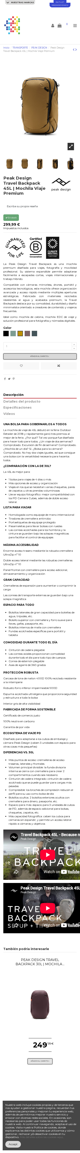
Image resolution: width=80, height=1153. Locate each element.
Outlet (60, 2)
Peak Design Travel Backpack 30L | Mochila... (40, 962)
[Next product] (76, 49)
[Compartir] (5, 378)
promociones (60, 5)
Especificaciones (17, 407)
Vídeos (9, 414)
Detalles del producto (21, 401)
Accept (13, 1144)
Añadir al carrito (39, 356)
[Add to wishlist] (21, 366)
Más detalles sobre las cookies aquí (41, 1137)
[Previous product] (74, 49)
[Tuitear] (9, 378)
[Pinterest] (14, 378)
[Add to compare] (59, 366)
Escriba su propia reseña (22, 206)
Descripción (13, 395)
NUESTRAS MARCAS (22, 2)
